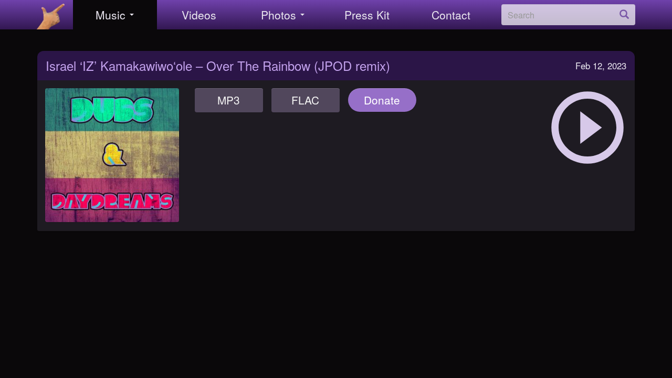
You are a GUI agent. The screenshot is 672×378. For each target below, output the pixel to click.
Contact (451, 15)
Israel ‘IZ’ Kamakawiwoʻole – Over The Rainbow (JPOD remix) (218, 65)
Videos (199, 15)
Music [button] (110, 15)
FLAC (305, 100)
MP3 (228, 100)
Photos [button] (278, 15)
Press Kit (367, 15)
